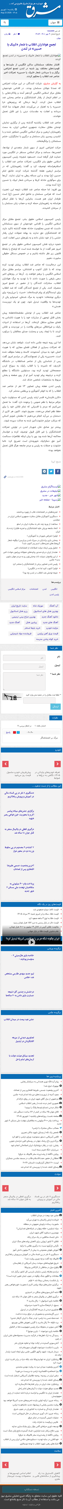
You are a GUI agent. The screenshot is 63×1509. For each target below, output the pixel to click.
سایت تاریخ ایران (19, 606)
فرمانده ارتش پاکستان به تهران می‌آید (42, 1219)
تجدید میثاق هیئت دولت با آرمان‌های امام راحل (21, 1057)
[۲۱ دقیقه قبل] (48, 798)
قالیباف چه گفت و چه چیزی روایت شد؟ (42, 1258)
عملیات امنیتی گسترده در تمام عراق (43, 1417)
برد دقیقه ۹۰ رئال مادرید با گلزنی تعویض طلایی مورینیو (35, 1322)
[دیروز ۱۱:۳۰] (48, 997)
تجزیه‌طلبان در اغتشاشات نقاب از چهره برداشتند (37, 512)
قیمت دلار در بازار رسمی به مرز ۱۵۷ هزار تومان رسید (36, 922)
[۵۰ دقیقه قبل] (48, 816)
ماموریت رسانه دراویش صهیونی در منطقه (41, 1224)
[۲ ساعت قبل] (48, 1061)
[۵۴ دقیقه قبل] (48, 834)
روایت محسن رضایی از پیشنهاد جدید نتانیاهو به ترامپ (35, 1404)
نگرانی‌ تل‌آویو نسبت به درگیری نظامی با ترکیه (39, 1246)
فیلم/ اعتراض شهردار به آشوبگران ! (42, 536)
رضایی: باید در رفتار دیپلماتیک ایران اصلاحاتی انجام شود (35, 1145)
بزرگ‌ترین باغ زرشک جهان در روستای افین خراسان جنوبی (34, 1141)
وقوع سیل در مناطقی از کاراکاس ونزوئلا (41, 1267)
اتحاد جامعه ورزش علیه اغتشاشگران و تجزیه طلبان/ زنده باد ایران (33, 530)
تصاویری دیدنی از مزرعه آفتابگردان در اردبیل (23, 1039)
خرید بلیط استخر (32, 628)
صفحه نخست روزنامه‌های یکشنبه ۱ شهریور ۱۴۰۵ (38, 1116)
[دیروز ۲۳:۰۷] (48, 852)
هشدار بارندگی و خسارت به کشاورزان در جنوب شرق (36, 1409)
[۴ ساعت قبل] (46, 1463)
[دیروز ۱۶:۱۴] (46, 762)
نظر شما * (55, 674)
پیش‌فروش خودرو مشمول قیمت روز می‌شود (19, 773)
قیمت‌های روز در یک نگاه (49, 904)
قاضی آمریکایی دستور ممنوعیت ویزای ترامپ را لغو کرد (35, 1137)
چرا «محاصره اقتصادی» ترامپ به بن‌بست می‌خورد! (37, 1371)
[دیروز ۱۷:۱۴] (48, 960)
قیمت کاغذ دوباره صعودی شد (46, 909)
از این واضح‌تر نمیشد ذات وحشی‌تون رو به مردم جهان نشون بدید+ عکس (33, 558)
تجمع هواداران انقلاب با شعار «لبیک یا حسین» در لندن (31, 47)
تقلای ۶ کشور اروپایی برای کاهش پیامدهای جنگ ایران (35, 1241)
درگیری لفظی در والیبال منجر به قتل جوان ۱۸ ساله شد (19, 831)
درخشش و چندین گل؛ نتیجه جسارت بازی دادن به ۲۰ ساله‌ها (20, 994)
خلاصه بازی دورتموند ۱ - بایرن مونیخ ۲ (42, 1331)
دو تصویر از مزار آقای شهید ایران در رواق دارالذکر (37, 1099)
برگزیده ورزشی (54, 948)
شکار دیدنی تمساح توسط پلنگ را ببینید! (42, 1107)
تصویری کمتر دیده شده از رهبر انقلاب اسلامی (39, 1103)
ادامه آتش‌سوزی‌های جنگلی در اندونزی (42, 1292)
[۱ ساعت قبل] (48, 1043)
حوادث (58, 1174)
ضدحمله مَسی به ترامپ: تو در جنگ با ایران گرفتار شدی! (34, 1318)
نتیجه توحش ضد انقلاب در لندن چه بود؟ (40, 572)
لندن (45, 589)
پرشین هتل (31, 622)
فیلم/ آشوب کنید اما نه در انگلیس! (43, 568)
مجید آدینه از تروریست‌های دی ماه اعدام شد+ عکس (36, 1094)
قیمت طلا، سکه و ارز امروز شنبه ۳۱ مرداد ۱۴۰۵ (38, 914)
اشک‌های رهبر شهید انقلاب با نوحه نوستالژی (39, 1443)
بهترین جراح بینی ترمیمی (24, 617)
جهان (54, 22)
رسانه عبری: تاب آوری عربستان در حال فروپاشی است (35, 1413)
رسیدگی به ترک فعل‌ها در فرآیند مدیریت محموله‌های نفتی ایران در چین (32, 1337)
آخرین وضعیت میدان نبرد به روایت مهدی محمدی (37, 1367)
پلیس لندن (54, 594)
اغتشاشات (34, 589)
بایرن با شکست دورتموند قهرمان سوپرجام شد (39, 1347)
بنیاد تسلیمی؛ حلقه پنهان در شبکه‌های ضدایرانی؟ (37, 1228)
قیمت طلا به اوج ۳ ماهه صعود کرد (44, 918)
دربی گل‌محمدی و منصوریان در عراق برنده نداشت (37, 1314)
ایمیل (57, 665)
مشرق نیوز (36, 8)
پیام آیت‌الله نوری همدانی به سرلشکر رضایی (40, 1081)
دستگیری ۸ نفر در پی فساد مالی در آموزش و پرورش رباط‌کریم (19, 795)
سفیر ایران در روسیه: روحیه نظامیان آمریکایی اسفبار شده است (31, 1375)
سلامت (57, 1451)
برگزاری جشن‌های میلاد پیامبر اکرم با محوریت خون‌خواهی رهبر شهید (19, 814)
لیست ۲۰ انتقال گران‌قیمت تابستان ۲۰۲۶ (41, 1162)
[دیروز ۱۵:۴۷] (48, 979)
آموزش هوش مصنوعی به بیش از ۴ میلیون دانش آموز (36, 1250)
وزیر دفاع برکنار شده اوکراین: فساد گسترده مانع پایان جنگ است (31, 1430)
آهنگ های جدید (50, 622)
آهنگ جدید (14, 622)
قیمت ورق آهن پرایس (47, 633)
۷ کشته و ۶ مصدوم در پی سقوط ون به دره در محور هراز (19, 849)
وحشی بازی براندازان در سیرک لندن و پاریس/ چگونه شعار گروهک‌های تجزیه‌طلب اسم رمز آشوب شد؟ (34, 542)
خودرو (58, 750)
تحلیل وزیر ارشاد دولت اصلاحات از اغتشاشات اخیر (36, 548)
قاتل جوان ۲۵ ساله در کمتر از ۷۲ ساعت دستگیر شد (36, 1112)
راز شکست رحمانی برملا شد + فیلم (44, 1280)
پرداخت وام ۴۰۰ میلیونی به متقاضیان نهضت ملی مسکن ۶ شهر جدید (20, 887)
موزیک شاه (38, 606)
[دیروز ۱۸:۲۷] (48, 889)
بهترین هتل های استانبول (46, 611)
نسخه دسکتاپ (31, 1489)
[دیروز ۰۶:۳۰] (17, 1463)
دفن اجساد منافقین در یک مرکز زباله (43, 1237)
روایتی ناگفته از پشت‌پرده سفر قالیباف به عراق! (38, 1154)
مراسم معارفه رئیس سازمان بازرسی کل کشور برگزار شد (35, 1271)
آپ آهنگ (53, 606)
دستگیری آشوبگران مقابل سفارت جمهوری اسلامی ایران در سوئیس (34, 518)
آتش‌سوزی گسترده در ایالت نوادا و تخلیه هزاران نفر (36, 1343)
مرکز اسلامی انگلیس (16, 589)
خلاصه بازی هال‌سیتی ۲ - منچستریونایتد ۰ (22, 957)
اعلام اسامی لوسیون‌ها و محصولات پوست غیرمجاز (19, 1474)
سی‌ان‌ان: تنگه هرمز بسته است (45, 1149)
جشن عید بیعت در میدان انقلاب (19, 1019)
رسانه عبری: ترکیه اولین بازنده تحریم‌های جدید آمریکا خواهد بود (31, 1400)
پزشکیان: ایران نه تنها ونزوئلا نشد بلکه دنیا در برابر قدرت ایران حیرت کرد (33, 1361)
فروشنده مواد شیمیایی (20, 633)
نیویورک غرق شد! (51, 1086)
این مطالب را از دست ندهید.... (46, 786)
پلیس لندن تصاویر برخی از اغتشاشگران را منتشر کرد (35, 564)
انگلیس (54, 589)
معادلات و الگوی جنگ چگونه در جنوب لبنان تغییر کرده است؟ (32, 1276)
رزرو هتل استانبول (18, 611)
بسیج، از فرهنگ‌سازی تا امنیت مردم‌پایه (41, 1305)
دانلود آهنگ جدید (50, 617)
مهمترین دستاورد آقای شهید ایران (44, 1232)
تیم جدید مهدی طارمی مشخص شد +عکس (19, 975)
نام (58, 657)
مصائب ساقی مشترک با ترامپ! (45, 1128)
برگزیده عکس (54, 1012)
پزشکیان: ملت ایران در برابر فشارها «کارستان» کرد (37, 1384)
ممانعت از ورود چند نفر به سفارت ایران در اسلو (37, 524)
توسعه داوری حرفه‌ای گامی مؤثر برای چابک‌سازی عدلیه (35, 1426)
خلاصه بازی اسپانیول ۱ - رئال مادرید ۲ (43, 1301)
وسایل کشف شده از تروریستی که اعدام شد (40, 1167)
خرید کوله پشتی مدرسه (47, 639)
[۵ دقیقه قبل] (48, 1024)
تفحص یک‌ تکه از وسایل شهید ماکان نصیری (40, 1132)
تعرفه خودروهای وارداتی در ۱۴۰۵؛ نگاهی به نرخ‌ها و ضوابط (47, 775)
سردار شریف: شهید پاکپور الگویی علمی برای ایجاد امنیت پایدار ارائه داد (33, 1353)
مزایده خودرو (52, 628)
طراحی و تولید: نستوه (31, 1504)
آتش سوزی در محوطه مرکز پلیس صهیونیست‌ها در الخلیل (34, 1327)
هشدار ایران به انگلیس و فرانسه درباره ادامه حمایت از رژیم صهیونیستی (34, 1394)
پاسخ (8, 732)
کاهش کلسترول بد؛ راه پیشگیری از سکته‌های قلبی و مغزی (46, 1476)
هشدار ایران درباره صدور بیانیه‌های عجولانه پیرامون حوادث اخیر (30, 552)
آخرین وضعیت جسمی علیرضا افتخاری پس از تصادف (20, 867)
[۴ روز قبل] (17, 762)
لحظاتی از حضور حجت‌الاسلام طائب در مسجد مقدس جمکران (32, 1158)
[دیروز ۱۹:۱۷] (48, 871)
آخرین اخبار (55, 1210)
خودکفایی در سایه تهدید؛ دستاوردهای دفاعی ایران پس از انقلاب (31, 1439)
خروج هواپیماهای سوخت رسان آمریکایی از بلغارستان (35, 1263)
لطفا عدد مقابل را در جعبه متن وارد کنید (43, 695)
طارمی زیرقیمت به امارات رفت (45, 1422)
